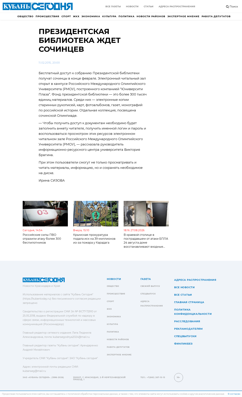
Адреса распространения (177, 6)
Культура (109, 16)
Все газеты (113, 6)
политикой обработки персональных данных (92, 394)
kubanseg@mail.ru (34, 371)
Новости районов (151, 16)
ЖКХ (76, 16)
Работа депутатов (216, 16)
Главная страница (189, 302)
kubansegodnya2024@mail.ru (71, 337)
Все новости (184, 287)
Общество (25, 16)
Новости (132, 6)
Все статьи (183, 294)
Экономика (90, 16)
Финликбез (183, 343)
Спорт (66, 16)
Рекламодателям (188, 328)
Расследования (187, 321)
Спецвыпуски (185, 336)
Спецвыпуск (148, 294)
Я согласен (234, 394)
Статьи (148, 6)
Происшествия (47, 16)
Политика (126, 16)
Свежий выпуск (150, 286)
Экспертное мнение (183, 16)
